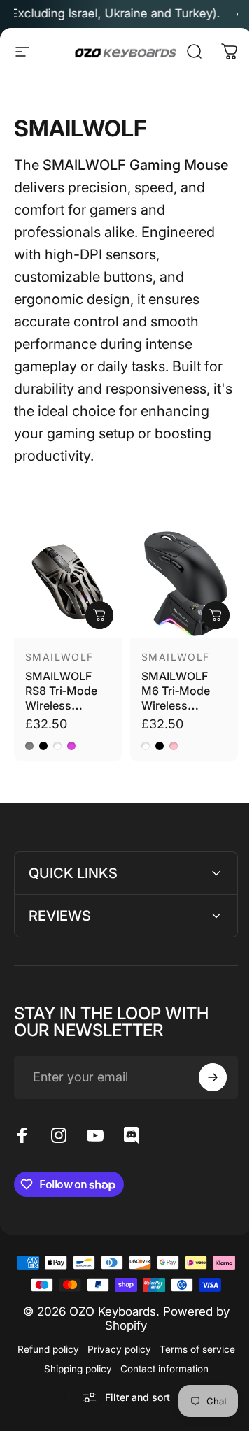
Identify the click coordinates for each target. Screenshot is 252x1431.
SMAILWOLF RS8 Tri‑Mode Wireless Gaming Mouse (65, 698)
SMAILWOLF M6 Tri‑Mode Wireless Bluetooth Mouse (175, 705)
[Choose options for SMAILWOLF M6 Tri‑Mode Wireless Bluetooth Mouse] (216, 615)
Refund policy (84, 1366)
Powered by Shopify (162, 1336)
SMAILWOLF (59, 657)
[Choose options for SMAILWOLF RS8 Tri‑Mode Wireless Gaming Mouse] (99, 615)
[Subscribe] (202, 1072)
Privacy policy (156, 1366)
